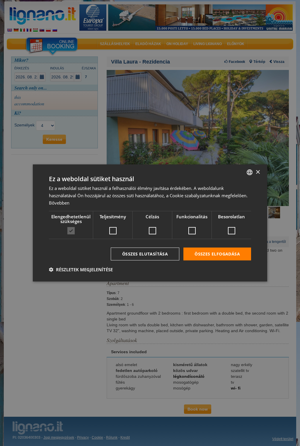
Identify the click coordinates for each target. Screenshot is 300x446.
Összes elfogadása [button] (217, 253)
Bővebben (59, 203)
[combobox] (250, 172)
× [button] (257, 172)
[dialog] (150, 223)
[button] (81, 269)
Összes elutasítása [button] (145, 253)
